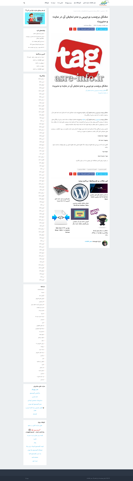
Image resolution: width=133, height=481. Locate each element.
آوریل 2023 (41, 94)
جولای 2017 (41, 163)
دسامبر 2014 (41, 256)
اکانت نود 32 (41, 310)
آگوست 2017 (41, 160)
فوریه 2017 (41, 178)
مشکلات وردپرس (81, 169)
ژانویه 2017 (41, 181)
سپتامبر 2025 (41, 79)
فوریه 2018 (41, 142)
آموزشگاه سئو (77, 3)
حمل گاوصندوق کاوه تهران (35, 404)
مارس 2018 (41, 139)
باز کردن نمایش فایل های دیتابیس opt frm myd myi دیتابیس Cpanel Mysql (99, 197)
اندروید (42, 313)
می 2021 (42, 121)
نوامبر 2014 (41, 259)
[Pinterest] (70, 29)
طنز (43, 358)
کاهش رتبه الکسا (40, 361)
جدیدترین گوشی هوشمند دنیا (38, 41)
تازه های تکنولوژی (40, 325)
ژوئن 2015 (42, 238)
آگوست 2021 (41, 112)
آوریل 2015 (41, 244)
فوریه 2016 (41, 214)
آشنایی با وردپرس (102, 169)
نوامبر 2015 (41, 223)
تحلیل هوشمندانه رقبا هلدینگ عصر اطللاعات (96, 478)
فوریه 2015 (41, 250)
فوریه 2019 (41, 133)
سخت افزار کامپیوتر (40, 352)
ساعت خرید (41, 349)
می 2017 (42, 169)
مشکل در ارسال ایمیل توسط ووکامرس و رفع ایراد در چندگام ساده (100, 233)
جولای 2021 (41, 115)
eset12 (34, 60)
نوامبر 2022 (41, 103)
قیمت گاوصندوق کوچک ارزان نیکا (35, 446)
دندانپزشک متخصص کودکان (35, 401)
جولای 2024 (41, 85)
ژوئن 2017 (42, 166)
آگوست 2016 (41, 196)
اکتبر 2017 (42, 154)
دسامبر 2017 (41, 148)
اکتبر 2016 (42, 190)
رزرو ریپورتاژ (68, 3)
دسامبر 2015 (41, 220)
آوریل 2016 (41, 208)
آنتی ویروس (41, 301)
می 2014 (42, 277)
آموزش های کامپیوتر (40, 298)
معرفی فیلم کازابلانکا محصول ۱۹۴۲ (37, 44)
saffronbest (35, 457)
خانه (107, 11)
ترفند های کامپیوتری (40, 328)
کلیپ (43, 364)
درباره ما (53, 3)
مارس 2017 (41, 175)
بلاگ (35, 443)
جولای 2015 (41, 235)
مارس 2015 (41, 247)
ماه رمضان (42, 367)
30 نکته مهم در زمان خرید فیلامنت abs (36, 47)
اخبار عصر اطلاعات (40, 307)
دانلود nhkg (41, 334)
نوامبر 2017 (41, 151)
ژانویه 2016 (41, 217)
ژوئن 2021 (42, 118)
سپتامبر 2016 (41, 193)
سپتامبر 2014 (41, 265)
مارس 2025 (41, 82)
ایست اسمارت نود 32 (39, 316)
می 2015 (42, 241)
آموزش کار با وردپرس (92, 169)
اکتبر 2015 (42, 226)
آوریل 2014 (41, 280)
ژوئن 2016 (42, 202)
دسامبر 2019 (41, 130)
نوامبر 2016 (41, 187)
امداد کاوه (34, 461)
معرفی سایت (41, 370)
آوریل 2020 (41, 127)
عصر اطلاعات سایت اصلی (89, 3)
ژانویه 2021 (41, 124)
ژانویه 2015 (41, 253)
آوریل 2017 (41, 172)
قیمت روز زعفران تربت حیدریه (35, 435)
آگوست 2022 (41, 106)
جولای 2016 (41, 199)
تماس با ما (60, 3)
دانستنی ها (41, 331)
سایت (83, 120)
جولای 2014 (41, 271)
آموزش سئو (41, 295)
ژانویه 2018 (41, 145)
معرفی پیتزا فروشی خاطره (38, 33)
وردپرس (102, 11)
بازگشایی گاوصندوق (35, 393)
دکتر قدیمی (35, 397)
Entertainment (41, 289)
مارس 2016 (41, 211)
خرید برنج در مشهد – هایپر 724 (33, 57)
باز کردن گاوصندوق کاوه (35, 454)
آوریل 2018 (41, 136)
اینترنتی (42, 319)
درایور (42, 340)
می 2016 (42, 205)
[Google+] (74, 29)
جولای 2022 (41, 109)
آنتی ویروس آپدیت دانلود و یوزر (37, 304)
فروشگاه (47, 3)
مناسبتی (42, 373)
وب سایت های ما (40, 376)
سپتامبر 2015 (41, 229)
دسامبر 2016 (41, 184)
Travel (42, 292)
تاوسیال (35, 414)
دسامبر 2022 (41, 100)
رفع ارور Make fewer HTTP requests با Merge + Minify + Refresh (62, 230)
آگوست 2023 (41, 91)
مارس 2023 (41, 97)
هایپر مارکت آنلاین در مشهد (35, 426)
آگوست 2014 (41, 268)
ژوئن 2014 (42, 274)
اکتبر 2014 (42, 262)
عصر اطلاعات (105, 25)
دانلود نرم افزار (41, 337)
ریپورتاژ (42, 346)
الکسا (35, 439)
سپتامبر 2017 (41, 157)
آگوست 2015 (41, 232)
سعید (43, 57)
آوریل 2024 (41, 88)
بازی (43, 322)
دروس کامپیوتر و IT (40, 343)
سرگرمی (42, 355)
